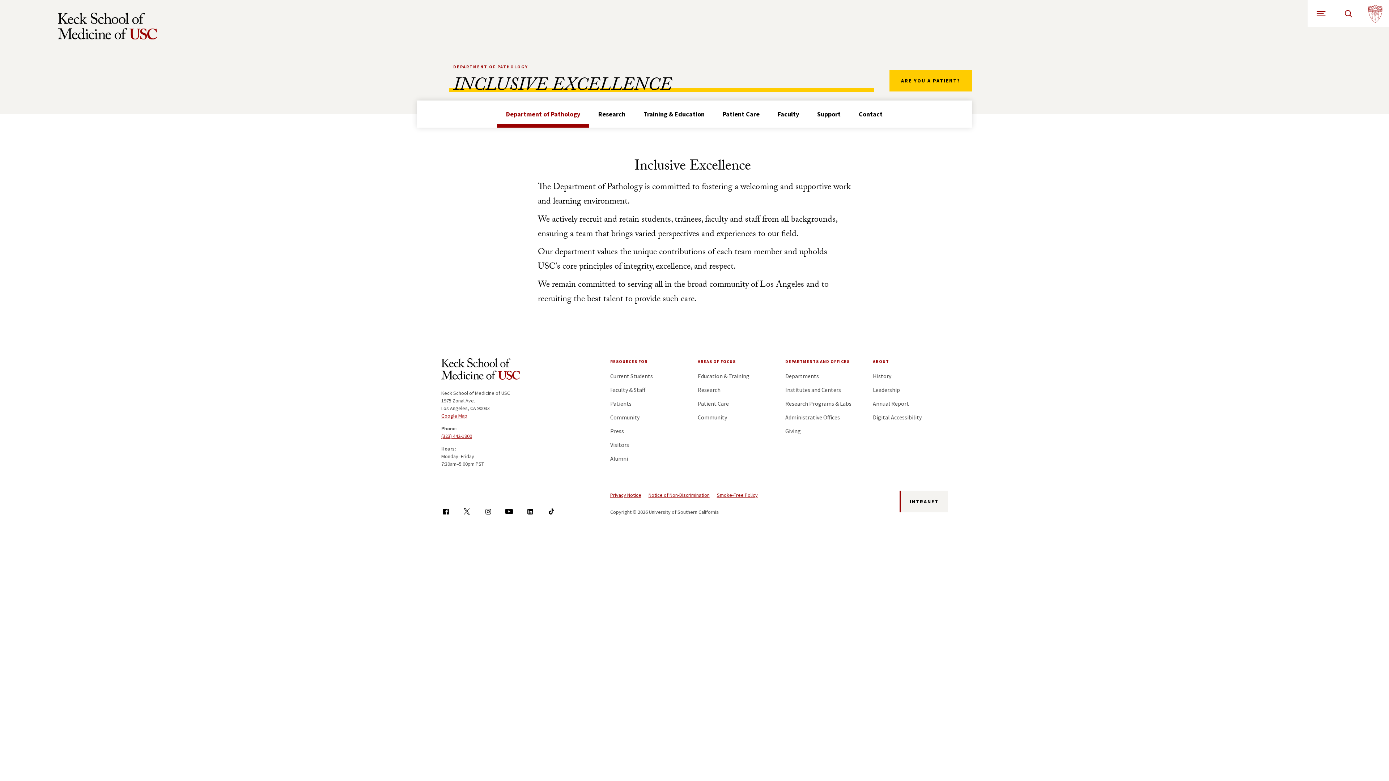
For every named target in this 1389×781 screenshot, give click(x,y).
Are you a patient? (930, 80)
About (881, 361)
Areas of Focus (717, 361)
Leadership (886, 389)
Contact (871, 114)
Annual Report (891, 403)
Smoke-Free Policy (737, 495)
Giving (793, 431)
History (882, 376)
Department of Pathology (490, 66)
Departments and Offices (817, 361)
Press (617, 431)
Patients (621, 403)
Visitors (619, 444)
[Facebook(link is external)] (445, 511)
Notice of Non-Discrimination (679, 495)
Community (625, 417)
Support (829, 114)
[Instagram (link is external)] (488, 511)
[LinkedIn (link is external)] (530, 511)
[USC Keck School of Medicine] (107, 26)
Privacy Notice (625, 495)
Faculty (788, 114)
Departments (802, 376)
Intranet (924, 501)
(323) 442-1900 (456, 436)
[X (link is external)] (466, 511)
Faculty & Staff (627, 389)
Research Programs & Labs (818, 403)
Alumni (619, 458)
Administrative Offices (812, 417)
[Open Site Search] (1348, 13)
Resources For (628, 361)
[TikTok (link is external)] (551, 511)
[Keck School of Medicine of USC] (480, 370)
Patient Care (741, 114)
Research (611, 114)
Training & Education (674, 114)
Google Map (454, 416)
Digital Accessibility (897, 417)
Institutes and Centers (813, 389)
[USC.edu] (1375, 13)
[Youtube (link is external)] (509, 511)
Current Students (631, 376)
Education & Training (723, 376)
